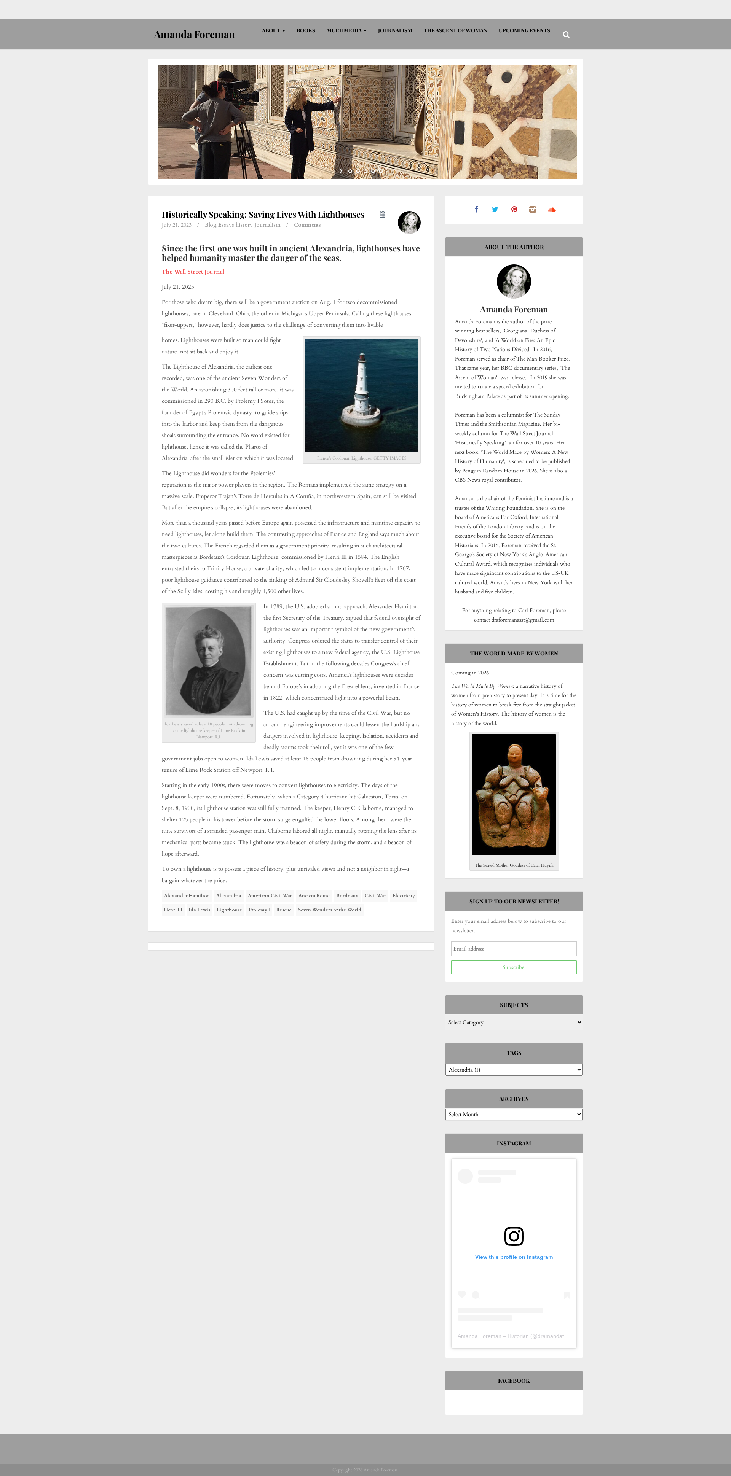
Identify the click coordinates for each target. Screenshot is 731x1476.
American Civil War (270, 896)
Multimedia (345, 30)
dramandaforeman (560, 1336)
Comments (307, 225)
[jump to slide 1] (350, 171)
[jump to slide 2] (358, 171)
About (271, 30)
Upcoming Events (524, 30)
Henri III (173, 910)
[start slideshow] (341, 171)
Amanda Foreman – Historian (493, 1336)
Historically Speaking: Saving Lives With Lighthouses (263, 214)
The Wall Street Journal (193, 271)
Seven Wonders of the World (329, 910)
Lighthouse (229, 910)
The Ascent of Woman (455, 30)
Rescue (284, 910)
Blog (211, 225)
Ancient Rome (314, 896)
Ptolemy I (259, 910)
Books (306, 30)
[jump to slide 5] (381, 171)
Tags (514, 1052)
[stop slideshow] (389, 171)
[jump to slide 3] (365, 171)
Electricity (404, 896)
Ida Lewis (199, 910)
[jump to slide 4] (373, 171)
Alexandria (228, 896)
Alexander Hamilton (187, 896)
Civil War (375, 896)
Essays (226, 225)
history (244, 225)
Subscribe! (514, 967)
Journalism (395, 30)
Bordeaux (347, 896)
